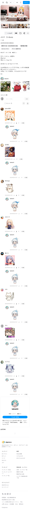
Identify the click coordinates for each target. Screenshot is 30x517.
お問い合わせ (5, 504)
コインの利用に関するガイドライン (10, 502)
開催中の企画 (20, 472)
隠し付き (8, 103)
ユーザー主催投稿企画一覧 (22, 477)
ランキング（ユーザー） (7, 472)
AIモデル (4, 460)
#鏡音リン (14, 52)
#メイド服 (8, 52)
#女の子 (3, 52)
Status (16, 504)
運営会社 (21, 504)
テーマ (3, 458)
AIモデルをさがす (21, 458)
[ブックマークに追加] (20, 33)
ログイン (26, 2)
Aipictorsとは (5, 485)
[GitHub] (10, 494)
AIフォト (4, 456)
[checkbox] (5, 103)
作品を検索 (19, 454)
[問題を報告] (19, 123)
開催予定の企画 (20, 474)
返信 (23, 123)
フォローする (15, 417)
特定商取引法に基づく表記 (8, 499)
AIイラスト (4, 454)
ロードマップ (5, 487)
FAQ (21, 502)
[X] (3, 494)
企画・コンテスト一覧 (22, 469)
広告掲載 (12, 504)
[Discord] (5, 494)
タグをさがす (20, 456)
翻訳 (1, 73)
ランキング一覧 (5, 475)
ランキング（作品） (7, 469)
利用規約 (4, 497)
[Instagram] (8, 494)
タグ (3, 462)
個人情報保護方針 (11, 497)
